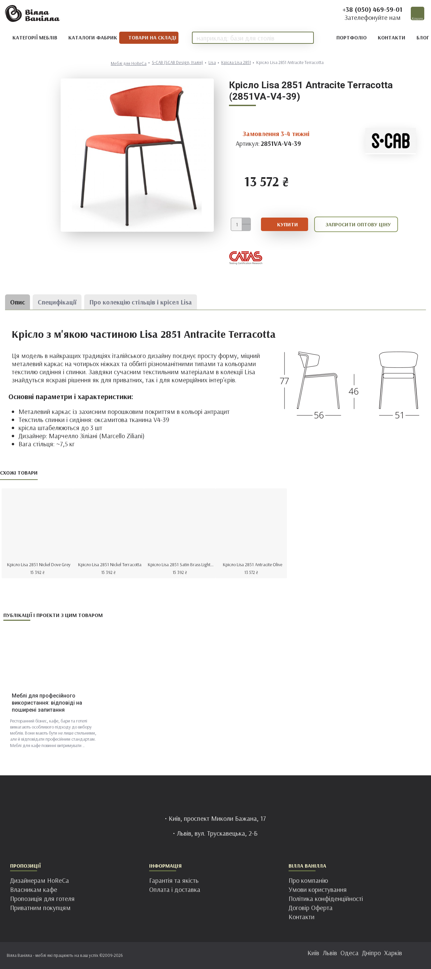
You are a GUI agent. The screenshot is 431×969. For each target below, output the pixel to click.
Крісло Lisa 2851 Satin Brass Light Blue (181, 564)
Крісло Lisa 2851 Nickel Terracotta (109, 564)
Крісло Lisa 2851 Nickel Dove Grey (38, 564)
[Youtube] (236, 955)
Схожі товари (19, 472)
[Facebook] (195, 955)
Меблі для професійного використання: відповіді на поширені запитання (47, 702)
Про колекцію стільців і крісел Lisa (140, 302)
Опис (17, 302)
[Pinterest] (222, 955)
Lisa (212, 62)
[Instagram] (209, 955)
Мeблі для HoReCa (128, 63)
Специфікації (57, 302)
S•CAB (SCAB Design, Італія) (177, 62)
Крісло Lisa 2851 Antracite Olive (252, 564)
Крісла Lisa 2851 (236, 62)
